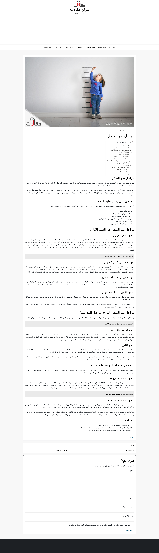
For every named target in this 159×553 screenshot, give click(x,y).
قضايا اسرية (79, 47)
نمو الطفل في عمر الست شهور (121, 156)
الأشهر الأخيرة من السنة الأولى (121, 158)
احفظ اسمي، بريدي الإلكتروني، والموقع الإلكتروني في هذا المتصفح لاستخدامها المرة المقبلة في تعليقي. (100, 525)
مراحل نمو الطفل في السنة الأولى (121, 150)
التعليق (131, 471)
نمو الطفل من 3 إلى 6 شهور (122, 154)
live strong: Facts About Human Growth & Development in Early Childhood (106, 428)
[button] (130, 142)
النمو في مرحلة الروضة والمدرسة (121, 167)
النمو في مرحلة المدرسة (123, 171)
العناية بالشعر (69, 47)
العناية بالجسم (102, 47)
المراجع (129, 174)
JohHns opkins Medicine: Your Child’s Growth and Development (109, 431)
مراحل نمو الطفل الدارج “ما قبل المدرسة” (119, 161)
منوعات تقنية (47, 47)
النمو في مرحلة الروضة (123, 169)
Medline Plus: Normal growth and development (115, 425)
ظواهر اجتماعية (58, 47)
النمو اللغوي (126, 165)
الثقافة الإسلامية (90, 47)
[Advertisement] (79, 30)
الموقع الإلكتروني (128, 516)
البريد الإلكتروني (128, 507)
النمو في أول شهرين (124, 152)
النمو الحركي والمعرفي (123, 163)
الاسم (131, 498)
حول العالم (112, 47)
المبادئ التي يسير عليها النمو (122, 148)
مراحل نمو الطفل (126, 145)
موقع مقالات (79, 9)
